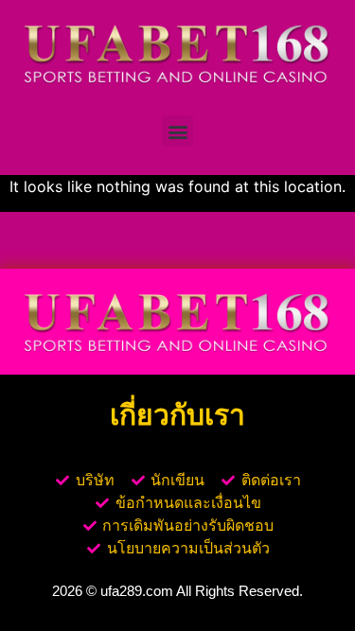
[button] (177, 131)
